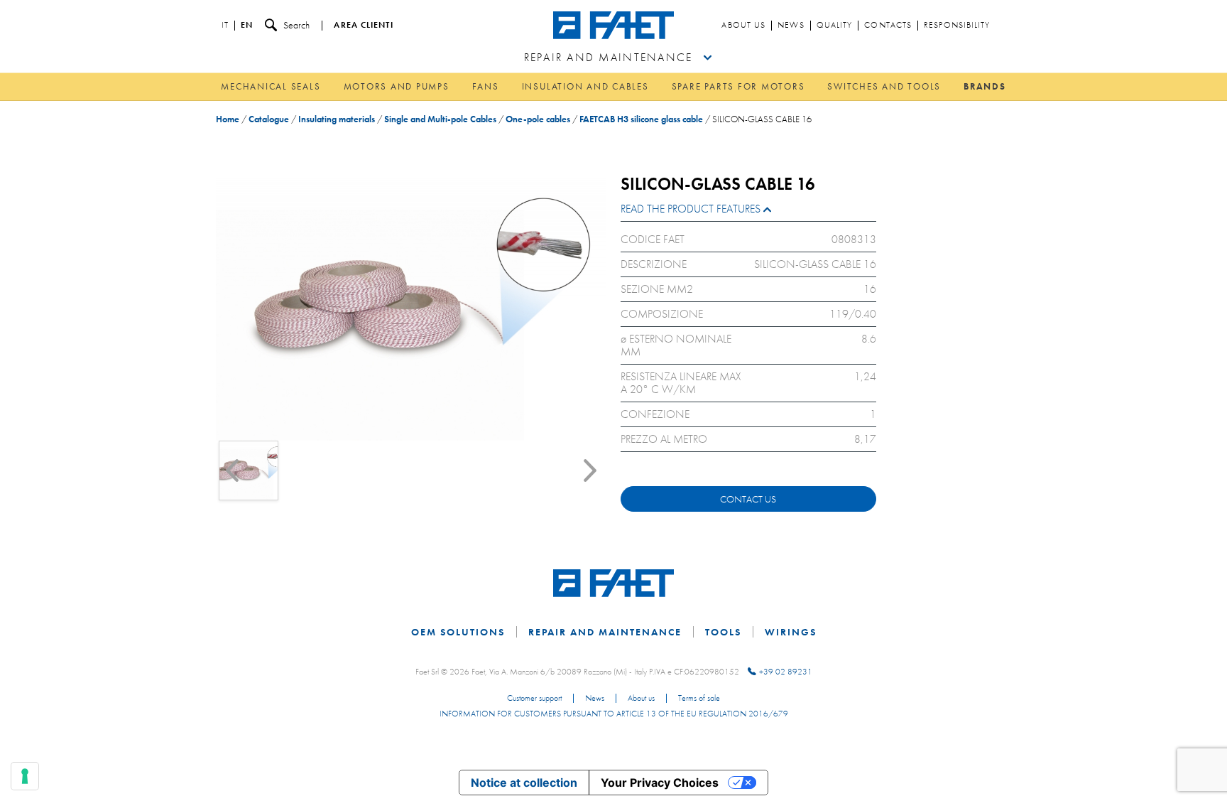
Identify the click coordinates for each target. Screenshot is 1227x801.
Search (296, 24)
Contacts (888, 26)
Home (227, 119)
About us (743, 26)
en (247, 26)
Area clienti (363, 26)
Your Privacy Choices (660, 782)
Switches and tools (884, 86)
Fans (485, 86)
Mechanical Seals (270, 86)
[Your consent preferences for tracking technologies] (24, 776)
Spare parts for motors (738, 86)
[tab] (748, 212)
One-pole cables (538, 119)
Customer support (534, 699)
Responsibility (957, 26)
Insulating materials (336, 119)
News (791, 26)
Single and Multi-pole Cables (440, 119)
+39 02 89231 (785, 672)
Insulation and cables (585, 86)
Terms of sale (699, 699)
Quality (835, 26)
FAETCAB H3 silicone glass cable (641, 119)
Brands (985, 86)
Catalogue (269, 119)
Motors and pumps (396, 86)
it (225, 26)
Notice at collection (524, 782)
